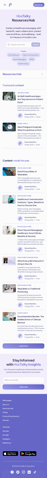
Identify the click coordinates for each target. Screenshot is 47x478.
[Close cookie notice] (42, 440)
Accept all (23, 466)
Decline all (23, 473)
